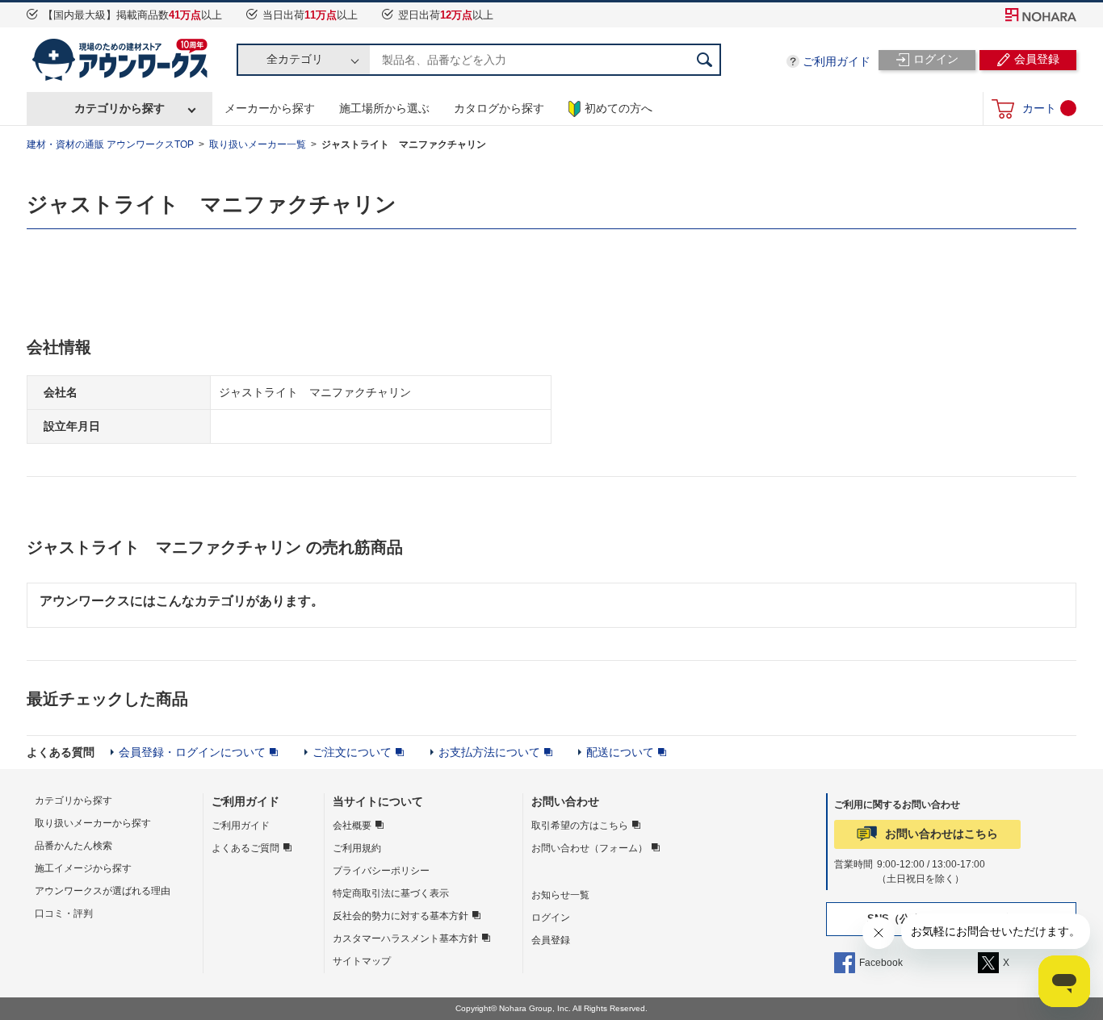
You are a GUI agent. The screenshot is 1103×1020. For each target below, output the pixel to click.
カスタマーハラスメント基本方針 (405, 938)
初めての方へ (618, 108)
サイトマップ (362, 961)
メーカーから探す (269, 108)
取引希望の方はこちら (579, 825)
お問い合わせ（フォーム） (589, 848)
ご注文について (352, 752)
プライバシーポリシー (381, 870)
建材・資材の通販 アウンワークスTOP (110, 144)
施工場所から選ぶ (384, 108)
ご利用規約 (357, 848)
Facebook (881, 962)
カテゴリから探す (119, 108)
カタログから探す (499, 108)
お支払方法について (489, 752)
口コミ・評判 (64, 913)
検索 (705, 60)
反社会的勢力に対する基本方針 (400, 916)
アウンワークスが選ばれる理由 (102, 891)
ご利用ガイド (836, 61)
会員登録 (550, 940)
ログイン (550, 917)
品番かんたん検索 (73, 845)
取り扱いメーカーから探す (93, 823)
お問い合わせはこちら (941, 833)
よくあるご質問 (245, 848)
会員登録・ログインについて (192, 752)
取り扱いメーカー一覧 (257, 144)
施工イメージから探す (83, 868)
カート (1039, 108)
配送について (620, 752)
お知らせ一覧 (560, 895)
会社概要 (352, 825)
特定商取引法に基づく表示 (391, 893)
